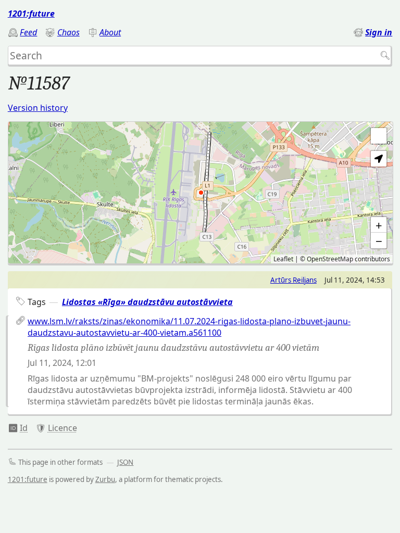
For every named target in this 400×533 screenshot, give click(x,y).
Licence (62, 428)
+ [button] (379, 225)
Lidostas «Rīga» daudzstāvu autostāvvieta (147, 302)
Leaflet (283, 259)
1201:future (31, 13)
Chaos (68, 32)
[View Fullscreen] (378, 136)
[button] (378, 159)
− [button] (379, 240)
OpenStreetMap (330, 259)
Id (24, 428)
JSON (125, 462)
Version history (38, 107)
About (110, 32)
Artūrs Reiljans (293, 280)
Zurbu (105, 479)
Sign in (378, 32)
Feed (28, 32)
